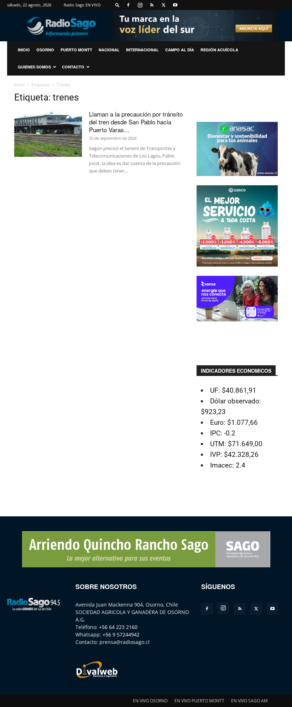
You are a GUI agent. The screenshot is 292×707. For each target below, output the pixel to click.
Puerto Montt (76, 49)
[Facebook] (128, 5)
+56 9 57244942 (121, 634)
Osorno (45, 49)
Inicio (19, 85)
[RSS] (151, 5)
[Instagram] (140, 5)
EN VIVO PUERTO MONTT (199, 701)
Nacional (109, 49)
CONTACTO (73, 66)
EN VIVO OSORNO (150, 701)
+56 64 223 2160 (118, 627)
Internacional (142, 49)
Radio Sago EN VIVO (82, 4)
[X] (163, 5)
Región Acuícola (219, 49)
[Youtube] (175, 5)
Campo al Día (179, 49)
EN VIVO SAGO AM (249, 701)
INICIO (24, 49)
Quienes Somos (34, 66)
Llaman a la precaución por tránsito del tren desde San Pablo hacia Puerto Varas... (136, 121)
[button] (117, 4)
